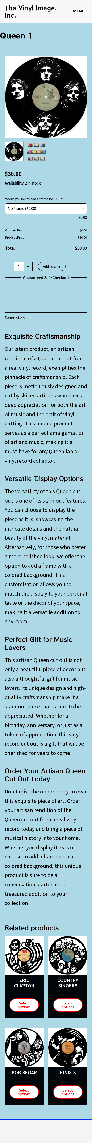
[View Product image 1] (14, 151)
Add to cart (52, 266)
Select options (24, 1005)
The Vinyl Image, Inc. (31, 11)
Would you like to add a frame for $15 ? (34, 199)
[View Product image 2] (36, 151)
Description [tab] (15, 317)
